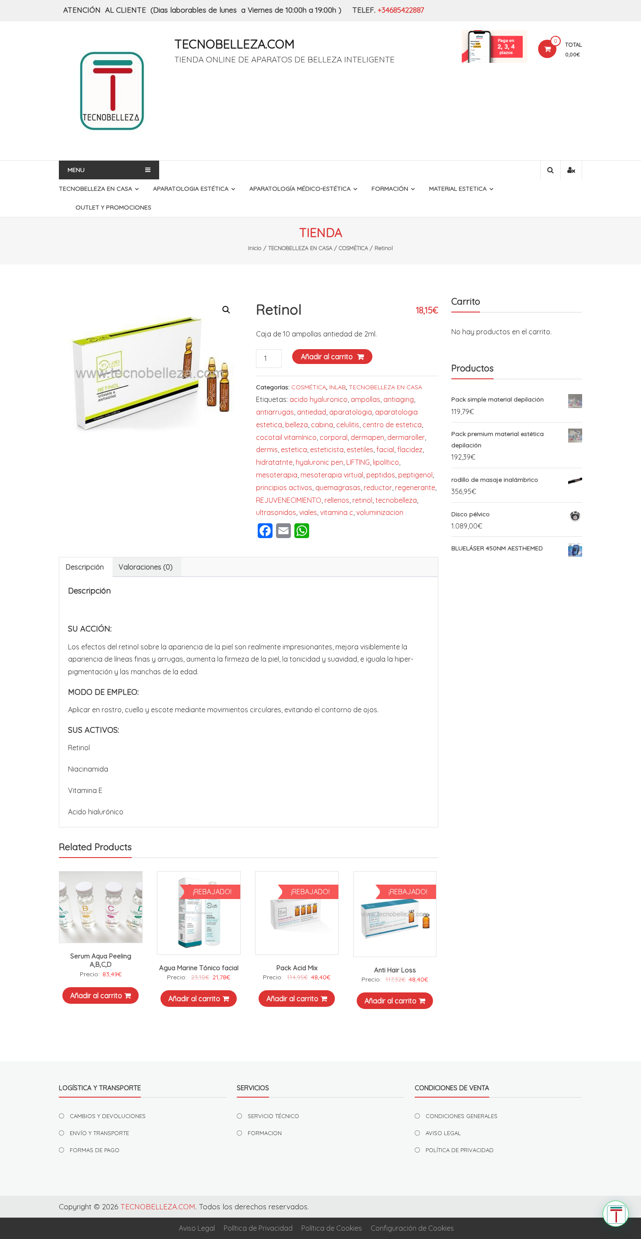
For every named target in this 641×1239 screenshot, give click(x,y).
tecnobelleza (396, 500)
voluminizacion (379, 512)
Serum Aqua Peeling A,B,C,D (100, 960)
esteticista (327, 449)
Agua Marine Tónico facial (199, 968)
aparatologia (350, 412)
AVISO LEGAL (443, 1132)
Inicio (255, 247)
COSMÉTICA (353, 247)
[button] (226, 310)
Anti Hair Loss (395, 970)
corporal (334, 437)
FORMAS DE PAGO (94, 1149)
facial (385, 449)
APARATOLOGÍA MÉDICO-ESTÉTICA (300, 188)
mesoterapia (276, 474)
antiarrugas (275, 412)
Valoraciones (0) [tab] (146, 567)
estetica (294, 449)
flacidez (410, 449)
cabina (322, 424)
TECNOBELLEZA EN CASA (95, 188)
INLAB (337, 387)
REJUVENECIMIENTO (288, 500)
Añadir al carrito (327, 356)
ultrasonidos (276, 512)
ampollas (365, 399)
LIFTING (358, 462)
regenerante (415, 487)
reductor (378, 487)
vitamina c (336, 512)
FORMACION (265, 1132)
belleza (296, 424)
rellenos (336, 500)
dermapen (367, 437)
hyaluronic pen (319, 462)
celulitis (347, 424)
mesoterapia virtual (331, 474)
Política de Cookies (331, 1228)
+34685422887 (401, 9)
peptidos (380, 474)
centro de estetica (392, 424)
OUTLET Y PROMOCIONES (113, 207)
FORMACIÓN (390, 188)
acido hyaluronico (319, 399)
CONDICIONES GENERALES (462, 1115)
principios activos (284, 487)
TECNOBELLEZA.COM (234, 43)
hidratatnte (274, 462)
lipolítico (386, 462)
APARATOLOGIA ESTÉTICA (190, 188)
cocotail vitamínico (286, 437)
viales (308, 512)
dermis (267, 449)
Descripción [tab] (85, 567)
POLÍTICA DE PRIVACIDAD (460, 1149)
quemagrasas (338, 487)
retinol (362, 500)
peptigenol (415, 474)
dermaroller (406, 437)
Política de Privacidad (258, 1228)
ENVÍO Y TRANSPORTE (99, 1132)
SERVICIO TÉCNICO (273, 1115)
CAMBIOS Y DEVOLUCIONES (108, 1115)
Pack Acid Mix (296, 968)
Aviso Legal (197, 1228)
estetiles (360, 449)
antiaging (398, 399)
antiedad (311, 412)
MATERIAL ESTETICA (458, 188)
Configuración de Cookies (412, 1228)
